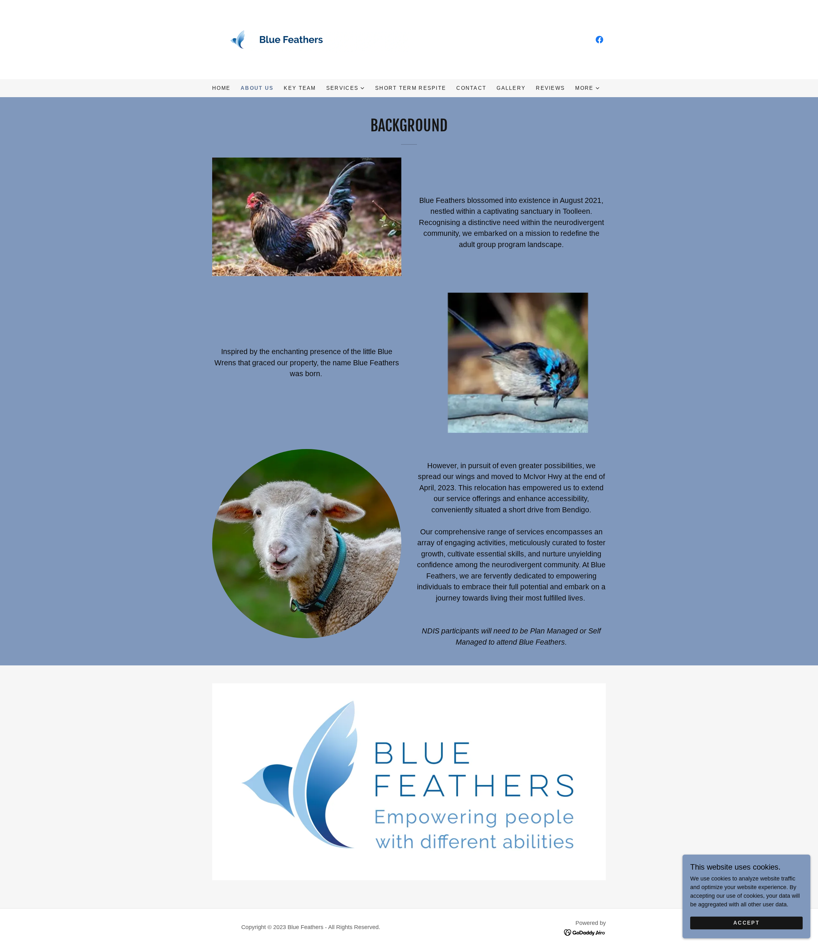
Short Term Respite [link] (410, 88)
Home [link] (221, 88)
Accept (746, 923)
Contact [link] (471, 88)
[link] (310, 39)
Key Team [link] (300, 88)
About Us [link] (257, 88)
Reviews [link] (550, 88)
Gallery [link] (511, 88)
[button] (345, 88)
